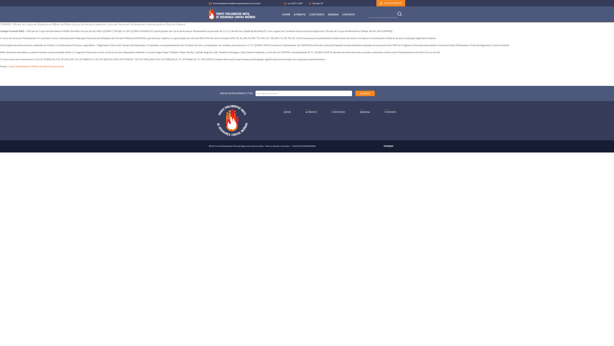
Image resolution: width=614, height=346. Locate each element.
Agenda (333, 14)
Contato (348, 14)
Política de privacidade (304, 146)
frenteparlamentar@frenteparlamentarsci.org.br (237, 3)
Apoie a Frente (393, 3)
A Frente (300, 14)
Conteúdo (316, 14)
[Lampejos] (388, 146)
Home (286, 14)
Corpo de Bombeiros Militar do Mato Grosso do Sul (36, 66)
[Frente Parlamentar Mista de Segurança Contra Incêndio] (232, 18)
